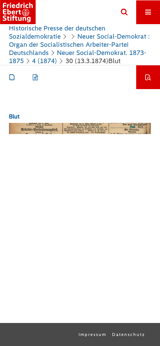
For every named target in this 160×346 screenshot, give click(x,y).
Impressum (92, 334)
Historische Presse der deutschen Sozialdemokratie (57, 32)
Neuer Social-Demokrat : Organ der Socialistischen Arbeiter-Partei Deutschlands (79, 44)
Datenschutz (128, 334)
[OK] (124, 12)
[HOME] (18, 12)
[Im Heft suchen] (148, 77)
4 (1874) (44, 61)
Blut (14, 116)
